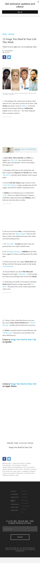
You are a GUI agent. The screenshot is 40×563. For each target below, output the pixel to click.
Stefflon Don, (29, 473)
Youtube (24, 497)
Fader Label (14, 507)
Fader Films (14, 510)
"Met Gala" (14, 160)
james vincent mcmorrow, (12, 467)
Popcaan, (9, 471)
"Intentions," (22, 274)
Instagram (24, 500)
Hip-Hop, (24, 465)
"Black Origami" (20, 234)
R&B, (15, 471)
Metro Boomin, (8, 469)
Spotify (23, 509)
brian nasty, (7, 463)
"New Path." (10, 244)
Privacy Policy (13, 501)
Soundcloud (25, 506)
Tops (17, 475)
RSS (22, 512)
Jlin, (24, 467)
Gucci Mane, (16, 465)
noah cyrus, (18, 469)
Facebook (24, 494)
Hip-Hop (11, 34)
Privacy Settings (11, 549)
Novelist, (27, 469)
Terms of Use (15, 497)
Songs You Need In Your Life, (13, 473)
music (5, 34)
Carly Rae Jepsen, (18, 463)
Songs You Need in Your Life (23, 339)
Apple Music (25, 503)
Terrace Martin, (9, 475)
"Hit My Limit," (8, 333)
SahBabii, (25, 471)
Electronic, (7, 465)
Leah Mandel (8, 50)
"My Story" (6, 175)
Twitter (23, 491)
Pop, (4, 471)
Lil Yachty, (31, 467)
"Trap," (5, 195)
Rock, (19, 471)
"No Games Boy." (8, 266)
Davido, (28, 463)
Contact (13, 491)
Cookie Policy (15, 504)
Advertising (14, 494)
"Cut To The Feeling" (9, 185)
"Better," (25, 106)
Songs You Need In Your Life (23, 384)
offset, (34, 469)
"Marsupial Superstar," (13, 251)
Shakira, (32, 471)
